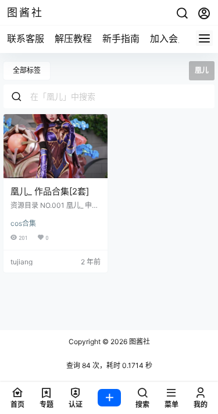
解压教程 (73, 38)
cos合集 (23, 223)
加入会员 (168, 38)
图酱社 (138, 341)
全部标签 (27, 70)
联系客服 (25, 38)
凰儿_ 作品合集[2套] (49, 191)
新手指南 (121, 38)
